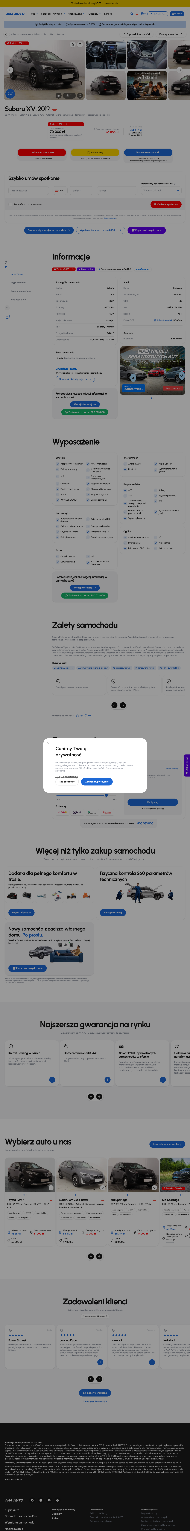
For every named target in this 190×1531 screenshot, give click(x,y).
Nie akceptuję (67, 781)
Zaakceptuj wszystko (97, 781)
